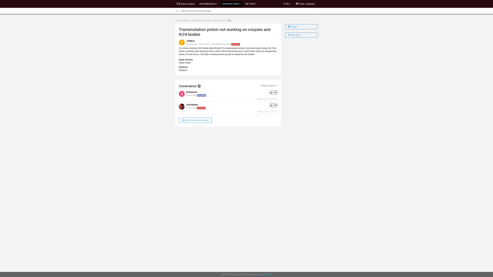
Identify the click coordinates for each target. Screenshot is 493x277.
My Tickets (250, 4)
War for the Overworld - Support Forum (208, 20)
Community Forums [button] (230, 4)
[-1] (276, 92)
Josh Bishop (192, 104)
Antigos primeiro (268, 85)
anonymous (191, 92)
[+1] (271, 92)
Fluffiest (191, 41)
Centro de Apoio (187, 4)
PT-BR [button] (286, 4)
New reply (295, 35)
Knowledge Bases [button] (207, 4)
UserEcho (267, 274)
